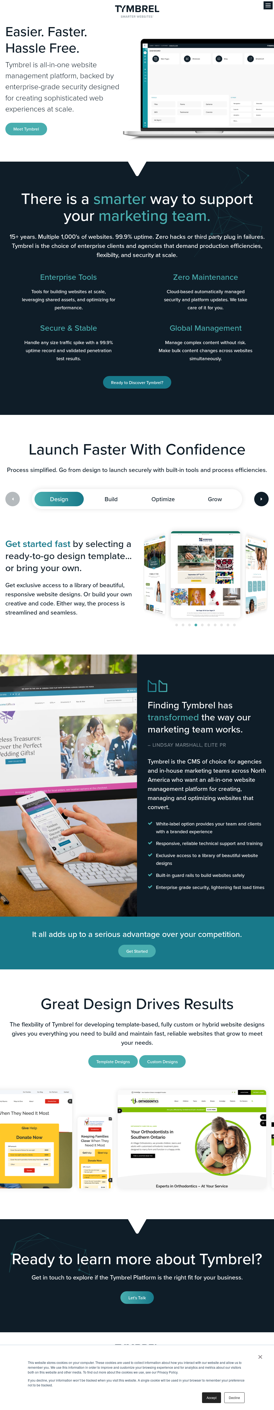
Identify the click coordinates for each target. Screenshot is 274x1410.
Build (111, 499)
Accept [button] (211, 1397)
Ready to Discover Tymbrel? (137, 382)
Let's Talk (137, 1298)
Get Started (137, 951)
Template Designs (113, 1062)
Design (59, 499)
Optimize (163, 499)
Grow (215, 499)
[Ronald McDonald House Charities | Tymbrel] (57, 1152)
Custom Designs (162, 1062)
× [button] (260, 1355)
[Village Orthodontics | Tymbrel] (154, 1139)
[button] (176, 625)
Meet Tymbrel (26, 129)
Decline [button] (234, 1397)
